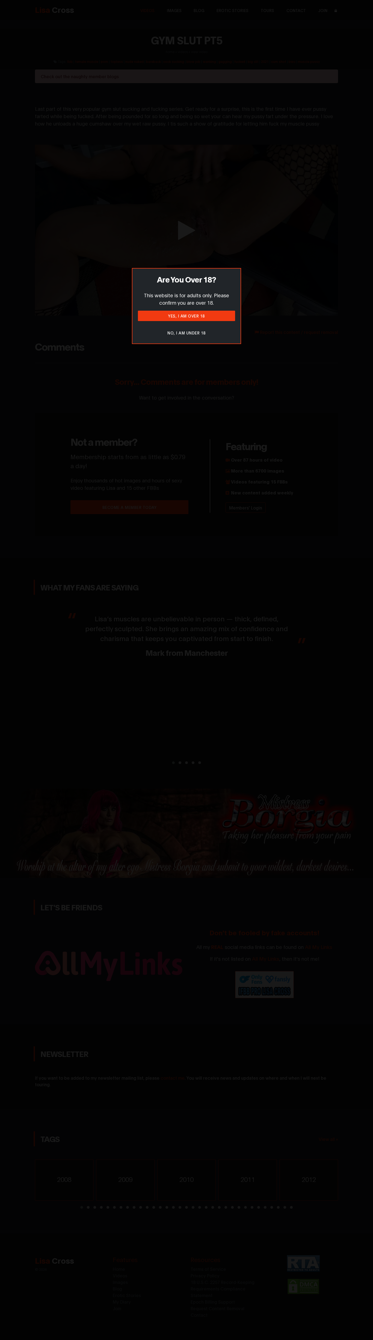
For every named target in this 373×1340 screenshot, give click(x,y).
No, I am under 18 (186, 332)
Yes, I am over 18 (186, 315)
